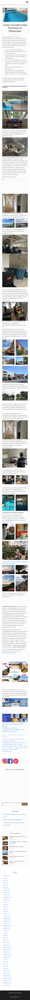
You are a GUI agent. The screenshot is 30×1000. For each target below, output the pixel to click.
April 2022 (5, 909)
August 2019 (6, 985)
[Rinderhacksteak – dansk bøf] (5, 858)
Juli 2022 (5, 902)
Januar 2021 (6, 945)
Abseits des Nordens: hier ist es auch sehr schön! (14, 816)
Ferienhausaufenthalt (7, 742)
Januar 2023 (6, 892)
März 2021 (5, 940)
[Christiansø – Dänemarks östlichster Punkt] (5, 852)
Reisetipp (20, 746)
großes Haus (13, 744)
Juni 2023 (5, 880)
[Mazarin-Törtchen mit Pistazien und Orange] (5, 838)
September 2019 (7, 983)
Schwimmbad (10, 747)
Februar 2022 (6, 914)
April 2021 (5, 937)
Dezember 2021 (7, 918)
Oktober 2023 (6, 876)
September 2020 (7, 954)
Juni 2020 (5, 961)
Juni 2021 (5, 933)
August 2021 (6, 928)
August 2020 (6, 956)
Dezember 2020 (7, 947)
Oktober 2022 (6, 895)
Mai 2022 (5, 906)
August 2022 (6, 899)
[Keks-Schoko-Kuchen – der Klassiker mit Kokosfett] (5, 843)
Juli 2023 (5, 878)
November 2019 (7, 978)
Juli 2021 (5, 930)
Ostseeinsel (5, 746)
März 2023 (5, 887)
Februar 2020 (6, 971)
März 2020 (6, 968)
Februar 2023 (6, 890)
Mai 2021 (5, 935)
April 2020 (5, 966)
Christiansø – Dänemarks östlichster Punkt (13, 729)
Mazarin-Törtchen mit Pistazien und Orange (13, 722)
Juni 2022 (5, 904)
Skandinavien (18, 747)
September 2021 (7, 926)
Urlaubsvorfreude (6, 751)
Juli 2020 (5, 959)
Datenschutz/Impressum (15, 992)
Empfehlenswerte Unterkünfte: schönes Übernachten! (14, 824)
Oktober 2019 (6, 980)
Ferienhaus (13, 741)
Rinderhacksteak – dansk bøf (9, 731)
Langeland (20, 744)
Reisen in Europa (13, 746)
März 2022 (5, 911)
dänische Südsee (19, 739)
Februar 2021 (6, 942)
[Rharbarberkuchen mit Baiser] (5, 848)
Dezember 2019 (7, 975)
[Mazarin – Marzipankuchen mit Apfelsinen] (5, 862)
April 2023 (5, 885)
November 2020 (7, 949)
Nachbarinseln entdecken (16, 593)
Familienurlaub (6, 741)
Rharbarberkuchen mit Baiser (9, 728)
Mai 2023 (5, 883)
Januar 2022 (6, 916)
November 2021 (7, 921)
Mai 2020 (5, 964)
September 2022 (7, 897)
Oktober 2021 (6, 923)
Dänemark (11, 739)
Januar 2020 (6, 973)
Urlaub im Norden (13, 749)
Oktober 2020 (6, 952)
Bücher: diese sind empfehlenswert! (12, 819)
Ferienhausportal (18, 742)
